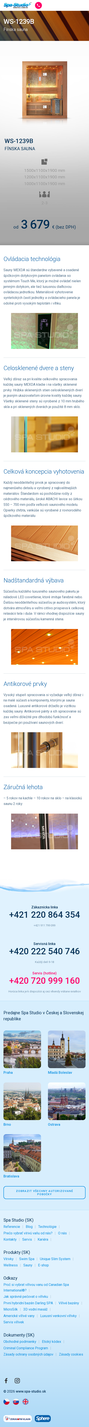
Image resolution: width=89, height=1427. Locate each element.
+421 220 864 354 (44, 915)
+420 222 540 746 (44, 951)
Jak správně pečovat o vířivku (25, 1297)
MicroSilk (10, 1309)
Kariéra (43, 1239)
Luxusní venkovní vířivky (58, 1316)
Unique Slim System (55, 1259)
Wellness (10, 1265)
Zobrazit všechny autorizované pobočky (44, 1192)
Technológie (47, 1227)
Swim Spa (26, 1259)
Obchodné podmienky (19, 1342)
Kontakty (10, 1239)
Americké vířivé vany (19, 1316)
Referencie (11, 1227)
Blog (29, 1227)
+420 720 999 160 (44, 981)
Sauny (27, 1265)
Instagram (17, 1380)
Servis (27, 1239)
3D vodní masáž (35, 1309)
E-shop (43, 1265)
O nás (62, 1233)
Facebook (6, 1380)
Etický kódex (51, 1342)
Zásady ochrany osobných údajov (28, 1354)
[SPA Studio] (17, 5)
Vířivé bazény (69, 1303)
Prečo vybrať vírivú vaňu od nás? (27, 1233)
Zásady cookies (71, 1354)
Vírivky (8, 1259)
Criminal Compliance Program (25, 1348)
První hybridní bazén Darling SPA (28, 1303)
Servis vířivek (13, 1322)
